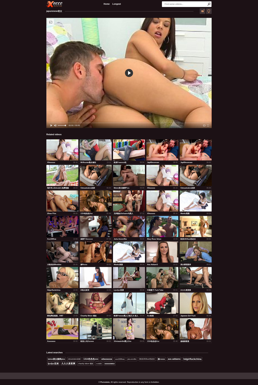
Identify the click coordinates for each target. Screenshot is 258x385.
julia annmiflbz (132, 359)
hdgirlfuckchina (192, 359)
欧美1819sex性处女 (147, 359)
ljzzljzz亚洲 (53, 363)
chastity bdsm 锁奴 (85, 364)
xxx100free (120, 359)
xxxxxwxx (110, 363)
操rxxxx (161, 359)
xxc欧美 (99, 363)
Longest (116, 4)
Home (107, 4)
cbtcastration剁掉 (74, 359)
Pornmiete (105, 382)
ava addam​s (174, 359)
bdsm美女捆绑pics (56, 359)
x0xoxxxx (106, 359)
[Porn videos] (54, 4)
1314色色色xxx (90, 359)
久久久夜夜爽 (68, 363)
